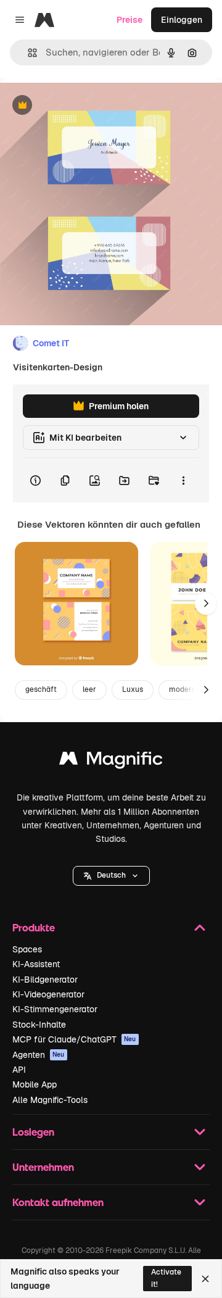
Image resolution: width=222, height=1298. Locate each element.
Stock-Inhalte (39, 1024)
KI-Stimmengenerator (54, 1009)
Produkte (33, 927)
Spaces (27, 949)
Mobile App (34, 1084)
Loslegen (33, 1131)
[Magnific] (111, 761)
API (19, 1069)
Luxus (132, 689)
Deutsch (111, 875)
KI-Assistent (36, 964)
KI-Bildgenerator (45, 979)
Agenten (38, 1054)
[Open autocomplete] (27, 52)
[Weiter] (206, 603)
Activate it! (166, 1278)
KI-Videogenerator (48, 994)
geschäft (41, 689)
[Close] (205, 1278)
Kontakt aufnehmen (58, 1202)
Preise (129, 19)
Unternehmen (43, 1166)
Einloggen (181, 19)
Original (79, 106)
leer (89, 689)
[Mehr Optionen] (183, 480)
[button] (111, 876)
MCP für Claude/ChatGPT (74, 1039)
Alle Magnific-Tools (50, 1099)
